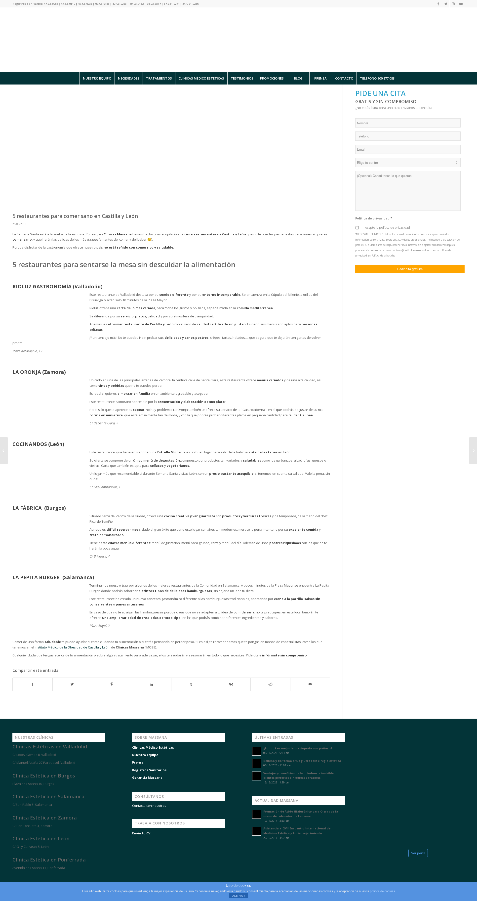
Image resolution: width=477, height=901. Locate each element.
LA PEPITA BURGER (36, 577)
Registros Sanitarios (149, 770)
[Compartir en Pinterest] (112, 684)
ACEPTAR (238, 895)
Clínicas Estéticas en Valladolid (49, 746)
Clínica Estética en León (41, 838)
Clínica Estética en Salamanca (48, 796)
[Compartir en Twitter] (72, 684)
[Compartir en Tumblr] (191, 684)
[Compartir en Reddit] (270, 684)
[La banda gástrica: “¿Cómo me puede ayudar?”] (473, 450)
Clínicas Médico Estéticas (153, 747)
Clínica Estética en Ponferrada (49, 859)
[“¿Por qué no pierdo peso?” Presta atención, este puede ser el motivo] (4, 450)
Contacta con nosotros (149, 805)
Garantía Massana (147, 777)
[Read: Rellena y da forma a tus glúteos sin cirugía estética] (256, 763)
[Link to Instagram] (453, 3)
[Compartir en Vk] (231, 684)
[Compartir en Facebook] (32, 684)
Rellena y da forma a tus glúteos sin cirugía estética (302, 761)
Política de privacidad (373, 218)
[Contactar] (40, 876)
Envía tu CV (141, 833)
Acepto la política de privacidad (387, 227)
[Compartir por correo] (310, 684)
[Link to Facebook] (438, 3)
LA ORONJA (26, 372)
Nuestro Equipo (145, 755)
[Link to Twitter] (445, 3)
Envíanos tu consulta (416, 107)
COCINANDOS (29, 444)
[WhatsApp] (10, 876)
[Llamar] (25, 876)
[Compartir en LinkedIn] (151, 684)
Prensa (138, 762)
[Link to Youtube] (461, 3)
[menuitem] (97, 78)
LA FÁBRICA (27, 508)
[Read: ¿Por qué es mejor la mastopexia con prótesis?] (256, 751)
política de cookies (382, 891)
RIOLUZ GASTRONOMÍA (42, 286)
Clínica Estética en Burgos (43, 775)
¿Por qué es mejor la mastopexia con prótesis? (297, 748)
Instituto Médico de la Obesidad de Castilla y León (72, 647)
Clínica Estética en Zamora (44, 817)
